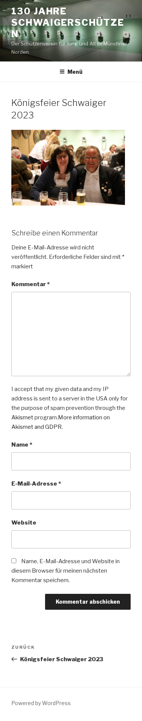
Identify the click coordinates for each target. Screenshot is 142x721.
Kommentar (30, 284)
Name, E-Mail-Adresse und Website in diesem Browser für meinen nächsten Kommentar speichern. (65, 571)
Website (23, 522)
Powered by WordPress (41, 703)
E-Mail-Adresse (36, 483)
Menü (75, 72)
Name (21, 444)
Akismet (22, 417)
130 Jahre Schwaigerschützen (67, 22)
